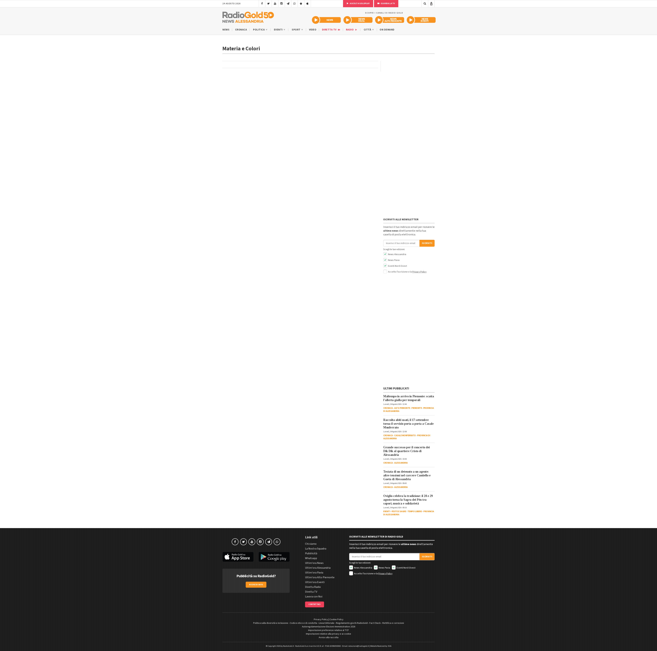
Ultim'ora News (314, 563)
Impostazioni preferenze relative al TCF (328, 630)
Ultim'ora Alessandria (318, 568)
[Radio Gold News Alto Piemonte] (390, 20)
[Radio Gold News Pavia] (358, 20)
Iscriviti (427, 243)
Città (368, 29)
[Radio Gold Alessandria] (248, 16)
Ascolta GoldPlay (359, 3)
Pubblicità (311, 553)
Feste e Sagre (399, 511)
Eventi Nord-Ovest (397, 266)
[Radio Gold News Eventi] (421, 20)
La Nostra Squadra (315, 549)
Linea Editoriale (326, 623)
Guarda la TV (387, 3)
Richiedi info (256, 584)
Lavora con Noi (313, 596)
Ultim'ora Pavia (314, 572)
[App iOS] (307, 3)
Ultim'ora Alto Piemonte (319, 577)
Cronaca (241, 29)
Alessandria (401, 462)
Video (313, 29)
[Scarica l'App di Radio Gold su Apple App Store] (238, 557)
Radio (350, 29)
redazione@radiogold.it (358, 646)
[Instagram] (281, 3)
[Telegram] (288, 3)
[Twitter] (268, 3)
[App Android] (301, 3)
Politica (259, 29)
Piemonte (416, 408)
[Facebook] (262, 3)
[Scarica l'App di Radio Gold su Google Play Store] (274, 557)
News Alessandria (397, 254)
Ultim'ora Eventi (315, 582)
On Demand (387, 29)
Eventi (278, 29)
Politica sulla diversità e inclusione (270, 623)
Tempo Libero (415, 511)
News (225, 29)
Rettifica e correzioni (393, 623)
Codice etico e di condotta (303, 623)
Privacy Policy (419, 272)
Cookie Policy (336, 619)
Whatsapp (311, 558)
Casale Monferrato (405, 435)
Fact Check (375, 623)
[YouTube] (275, 3)
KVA (389, 646)
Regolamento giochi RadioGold (352, 623)
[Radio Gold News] (326, 20)
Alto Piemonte (402, 408)
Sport (296, 29)
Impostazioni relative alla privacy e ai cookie (328, 634)
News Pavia (394, 260)
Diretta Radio (313, 587)
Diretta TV (329, 29)
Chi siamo (311, 544)
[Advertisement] (409, 82)
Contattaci (314, 604)
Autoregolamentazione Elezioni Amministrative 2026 (328, 626)
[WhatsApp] (294, 3)
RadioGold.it (288, 646)
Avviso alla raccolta (328, 637)
